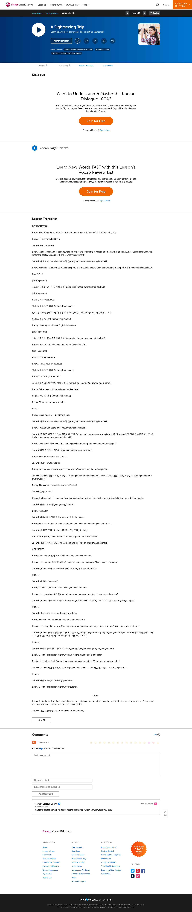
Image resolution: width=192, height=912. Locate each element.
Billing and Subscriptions (111, 855)
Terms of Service (123, 907)
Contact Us (105, 874)
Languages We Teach (81, 870)
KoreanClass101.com (112, 905)
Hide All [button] (41, 720)
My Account (106, 859)
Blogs (74, 877)
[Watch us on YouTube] (138, 871)
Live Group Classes (50, 866)
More (84, 5)
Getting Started (107, 851)
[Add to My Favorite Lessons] (86, 41)
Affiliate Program (79, 881)
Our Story (76, 851)
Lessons (42, 5)
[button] (157, 4)
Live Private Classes (50, 862)
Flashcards (47, 855)
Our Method (77, 847)
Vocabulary (56, 5)
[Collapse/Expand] (96, 734)
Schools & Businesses (81, 874)
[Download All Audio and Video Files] (112, 41)
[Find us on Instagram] (138, 876)
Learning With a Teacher (111, 870)
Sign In (166, 5)
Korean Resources (50, 870)
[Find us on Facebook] (143, 871)
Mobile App (47, 877)
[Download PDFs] (104, 41)
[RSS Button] (34, 742)
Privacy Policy (126, 905)
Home (44, 847)
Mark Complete (61, 41)
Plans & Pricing (78, 862)
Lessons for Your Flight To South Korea (78, 50)
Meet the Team (78, 855)
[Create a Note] (95, 41)
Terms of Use (139, 905)
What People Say (79, 859)
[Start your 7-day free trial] (139, 849)
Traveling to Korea (51, 13)
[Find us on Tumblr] (133, 876)
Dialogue (41, 65)
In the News (77, 866)
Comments (108, 65)
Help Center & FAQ (109, 847)
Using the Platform (109, 862)
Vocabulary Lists (49, 859)
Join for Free (96, 121)
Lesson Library (37, 13)
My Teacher (72, 5)
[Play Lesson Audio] (38, 30)
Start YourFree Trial (181, 4)
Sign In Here (105, 130)
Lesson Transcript (86, 65)
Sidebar (156, 13)
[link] (127, 13)
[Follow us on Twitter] (133, 871)
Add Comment (46, 794)
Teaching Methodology (110, 866)
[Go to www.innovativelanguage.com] (96, 899)
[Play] (34, 148)
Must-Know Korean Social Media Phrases (66, 53)
